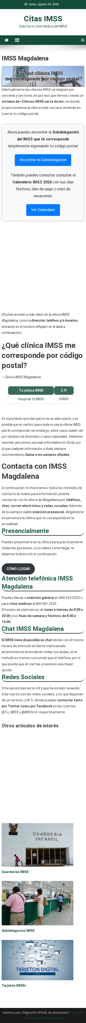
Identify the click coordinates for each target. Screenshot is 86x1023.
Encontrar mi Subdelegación (43, 160)
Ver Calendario (43, 210)
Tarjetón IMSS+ (14, 985)
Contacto (57, 1017)
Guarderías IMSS (15, 872)
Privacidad (42, 1017)
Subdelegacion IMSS (18, 930)
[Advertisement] (43, 266)
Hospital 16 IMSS (31, 399)
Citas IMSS (43, 18)
